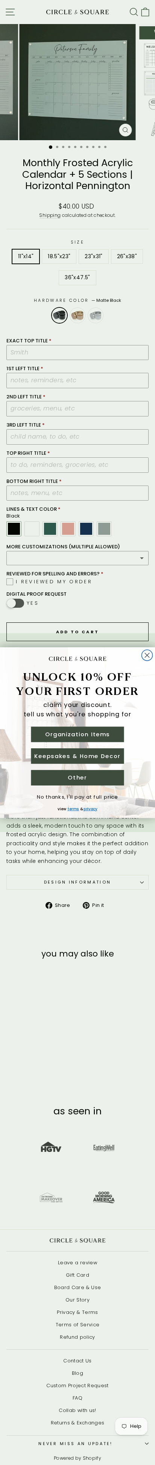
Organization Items (77, 734)
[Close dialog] (147, 655)
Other (77, 777)
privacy (90, 808)
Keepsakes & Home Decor (77, 756)
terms (73, 808)
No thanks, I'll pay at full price (77, 796)
